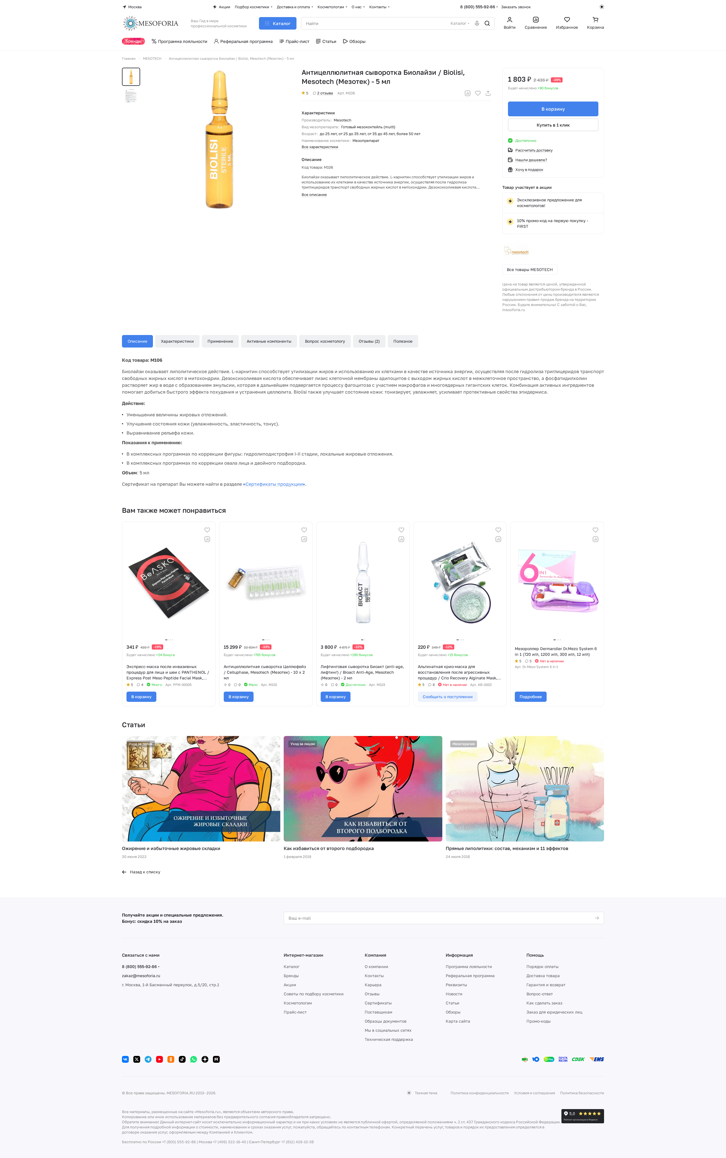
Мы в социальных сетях (388, 1030)
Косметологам (298, 1002)
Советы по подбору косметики (314, 993)
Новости (454, 993)
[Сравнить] (467, 93)
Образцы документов (385, 1021)
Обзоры (453, 1012)
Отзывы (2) (369, 341)
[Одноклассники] (170, 1059)
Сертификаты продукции (274, 484)
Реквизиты (456, 984)
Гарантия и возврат (545, 984)
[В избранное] (478, 93)
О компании (376, 966)
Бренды (291, 975)
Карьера (373, 984)
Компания (375, 955)
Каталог (291, 966)
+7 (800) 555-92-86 (179, 1142)
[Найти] (487, 23)
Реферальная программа (470, 975)
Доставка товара (543, 975)
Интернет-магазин (303, 955)
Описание (137, 341)
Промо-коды (538, 1021)
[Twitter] (136, 1059)
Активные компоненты (269, 341)
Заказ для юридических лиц (554, 1012)
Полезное (402, 341)
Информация (459, 955)
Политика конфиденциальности (480, 1093)
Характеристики (177, 341)
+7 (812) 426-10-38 (297, 1142)
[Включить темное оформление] (602, 7)
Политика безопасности (582, 1093)
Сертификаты (378, 1002)
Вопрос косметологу (325, 341)
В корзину (553, 109)
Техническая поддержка (389, 1039)
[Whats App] (193, 1059)
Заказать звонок (516, 7)
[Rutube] (216, 1059)
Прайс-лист (295, 1012)
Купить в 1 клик (553, 124)
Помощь (535, 955)
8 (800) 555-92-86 (477, 6)
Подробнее (531, 696)
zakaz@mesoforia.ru (141, 975)
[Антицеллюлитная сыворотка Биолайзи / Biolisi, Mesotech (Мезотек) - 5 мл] (218, 139)
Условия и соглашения (534, 1093)
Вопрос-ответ (539, 993)
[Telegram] (148, 1059)
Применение (220, 341)
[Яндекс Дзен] (205, 1059)
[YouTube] (159, 1059)
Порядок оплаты (542, 966)
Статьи (452, 1002)
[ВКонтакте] (125, 1059)
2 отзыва (325, 93)
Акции (290, 984)
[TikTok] (182, 1059)
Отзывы (372, 993)
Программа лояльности (469, 966)
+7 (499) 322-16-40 (229, 1142)
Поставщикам (378, 1012)
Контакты (374, 975)
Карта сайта (458, 1021)
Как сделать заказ (544, 1002)
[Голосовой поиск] (477, 23)
